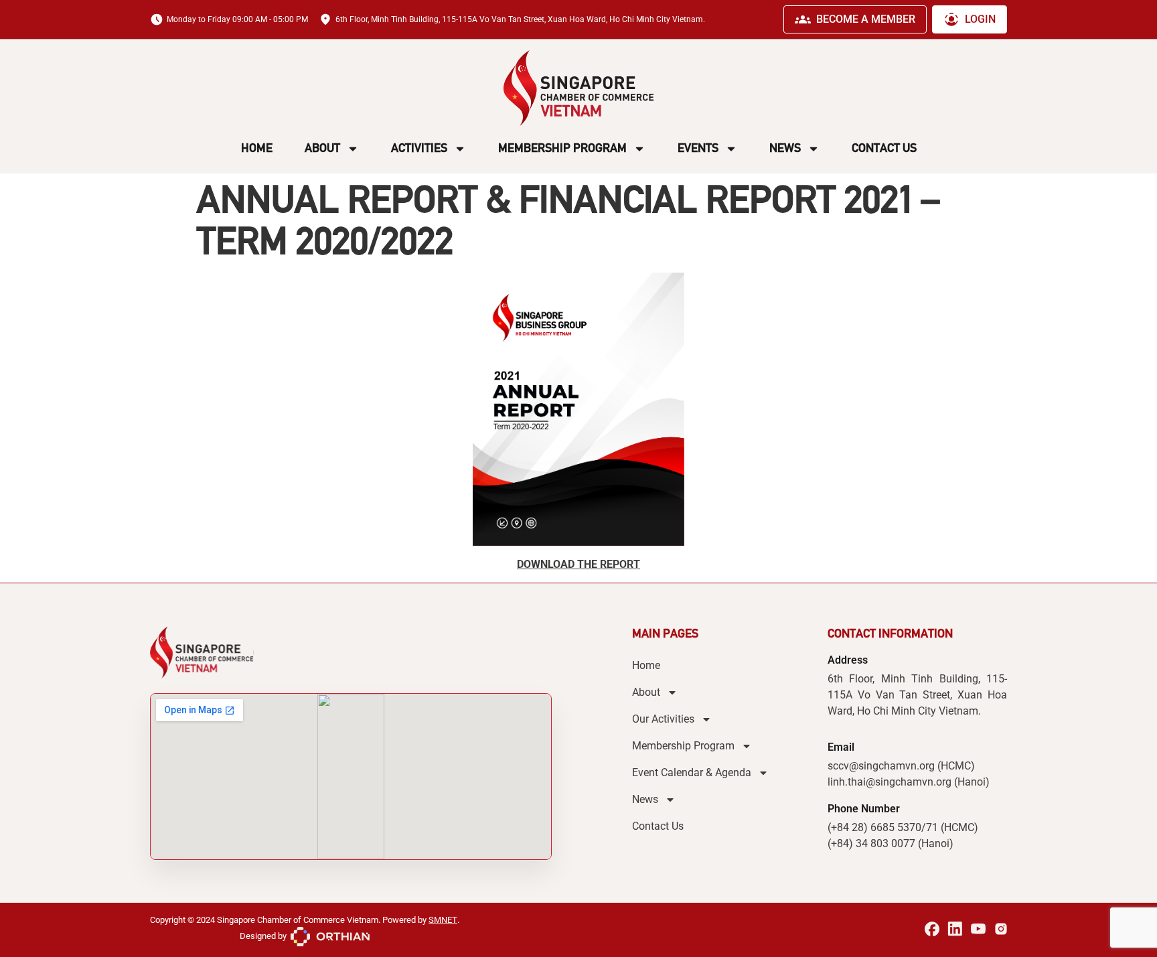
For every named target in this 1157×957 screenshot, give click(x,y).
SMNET (443, 920)
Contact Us (884, 148)
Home (257, 148)
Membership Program (562, 148)
